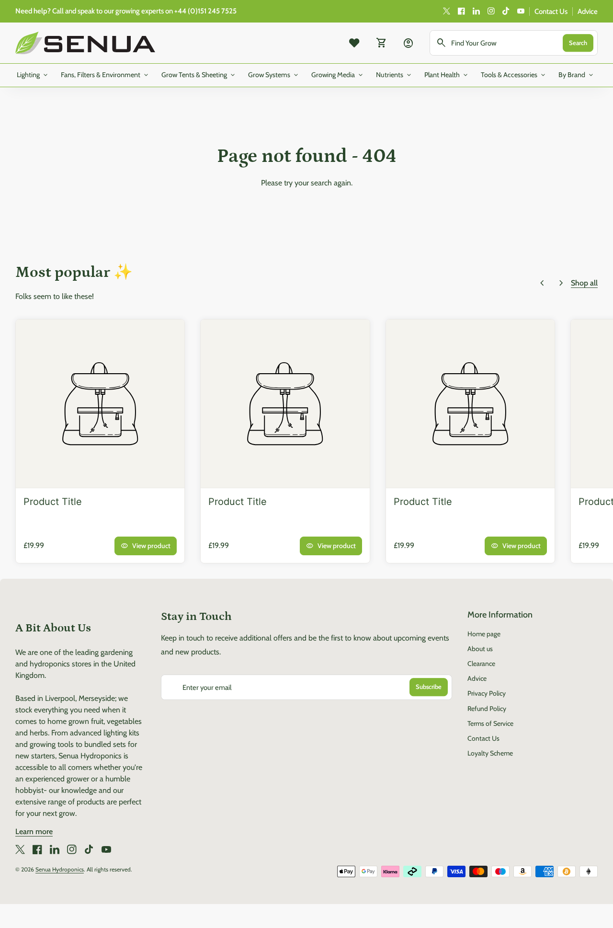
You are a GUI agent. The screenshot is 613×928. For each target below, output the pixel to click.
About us (480, 648)
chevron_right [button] (561, 283)
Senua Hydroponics (59, 869)
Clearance (481, 663)
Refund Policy (486, 708)
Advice (588, 11)
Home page (483, 634)
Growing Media (337, 75)
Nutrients (394, 75)
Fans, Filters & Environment (105, 75)
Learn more (34, 831)
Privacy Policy (486, 693)
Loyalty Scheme (490, 753)
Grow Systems (274, 75)
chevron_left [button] (542, 283)
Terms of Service (490, 723)
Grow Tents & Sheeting (199, 75)
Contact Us (551, 11)
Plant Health (446, 75)
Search (578, 42)
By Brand (576, 75)
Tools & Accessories (514, 75)
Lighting (33, 75)
